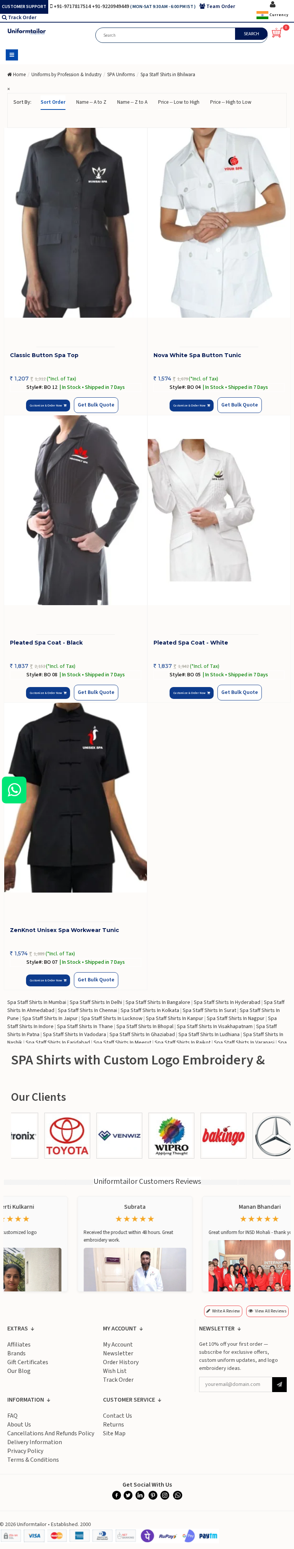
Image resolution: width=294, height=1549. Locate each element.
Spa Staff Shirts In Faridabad (58, 1042)
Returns (113, 1424)
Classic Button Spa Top (44, 355)
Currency (278, 15)
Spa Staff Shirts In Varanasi (244, 1042)
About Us (19, 1424)
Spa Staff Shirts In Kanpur (174, 1018)
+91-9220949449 (111, 6)
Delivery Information (34, 1442)
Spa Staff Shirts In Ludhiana (209, 1034)
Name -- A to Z (91, 102)
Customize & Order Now (47, 405)
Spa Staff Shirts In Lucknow (111, 1018)
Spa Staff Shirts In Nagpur (236, 1018)
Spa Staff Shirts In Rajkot (183, 1042)
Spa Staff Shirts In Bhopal (144, 1026)
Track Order (22, 17)
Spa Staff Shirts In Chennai (87, 1010)
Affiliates (19, 1344)
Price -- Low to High (178, 102)
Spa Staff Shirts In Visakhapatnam (215, 1026)
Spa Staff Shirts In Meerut (122, 1042)
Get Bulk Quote (96, 405)
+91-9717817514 (73, 6)
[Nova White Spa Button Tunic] (219, 223)
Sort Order (53, 102)
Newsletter (118, 1353)
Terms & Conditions (33, 1460)
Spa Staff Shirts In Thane (85, 1026)
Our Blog (19, 1371)
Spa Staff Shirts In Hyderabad (227, 1002)
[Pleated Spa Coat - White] (219, 510)
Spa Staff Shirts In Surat (209, 1010)
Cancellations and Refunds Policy (50, 1433)
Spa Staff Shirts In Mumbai (36, 1002)
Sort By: (22, 102)
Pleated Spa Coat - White (191, 642)
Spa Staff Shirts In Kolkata (150, 1010)
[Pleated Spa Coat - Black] (75, 510)
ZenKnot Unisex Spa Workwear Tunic (64, 930)
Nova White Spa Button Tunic (197, 355)
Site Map (114, 1433)
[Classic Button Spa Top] (75, 223)
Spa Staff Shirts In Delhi (96, 1002)
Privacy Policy (25, 1451)
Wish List (115, 1371)
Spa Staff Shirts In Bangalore (158, 1002)
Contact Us (117, 1416)
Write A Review (226, 1311)
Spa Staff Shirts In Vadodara (74, 1034)
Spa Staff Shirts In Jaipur (50, 1018)
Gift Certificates (27, 1362)
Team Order (220, 6)
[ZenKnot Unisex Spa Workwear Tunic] (75, 798)
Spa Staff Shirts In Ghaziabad (142, 1034)
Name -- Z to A (132, 102)
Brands (16, 1353)
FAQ (12, 1416)
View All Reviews (270, 1311)
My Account (118, 1344)
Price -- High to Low (231, 102)
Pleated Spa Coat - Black (46, 642)
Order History (121, 1362)
